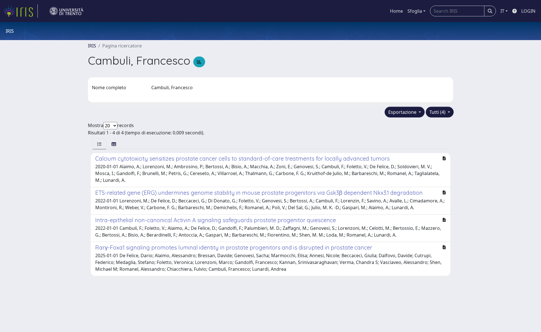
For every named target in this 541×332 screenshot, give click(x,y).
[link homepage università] (66, 11)
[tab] (99, 143)
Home (396, 11)
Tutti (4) (438, 112)
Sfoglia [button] (414, 11)
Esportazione (403, 112)
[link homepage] (20, 11)
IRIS (92, 46)
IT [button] (502, 11)
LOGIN (528, 11)
